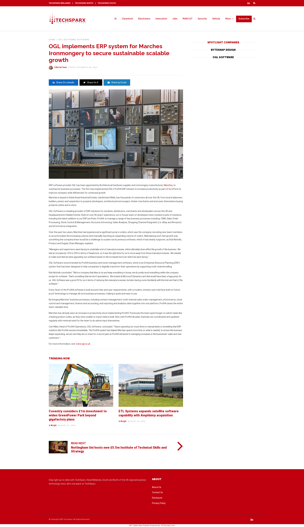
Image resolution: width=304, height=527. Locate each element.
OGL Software (67, 40)
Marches (168, 185)
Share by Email (118, 82)
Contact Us (157, 492)
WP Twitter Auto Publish (139, 525)
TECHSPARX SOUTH (107, 3)
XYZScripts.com (168, 525)
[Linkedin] (248, 3)
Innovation (161, 18)
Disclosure (157, 498)
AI (115, 18)
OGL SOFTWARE (223, 57)
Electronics (144, 18)
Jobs (174, 18)
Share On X (92, 82)
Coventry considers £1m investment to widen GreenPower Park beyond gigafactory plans (78, 415)
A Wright (53, 425)
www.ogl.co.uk (83, 344)
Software (83, 40)
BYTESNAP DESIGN (223, 49)
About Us (156, 487)
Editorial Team (60, 67)
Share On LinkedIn (65, 82)
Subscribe (243, 18)
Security (202, 18)
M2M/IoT (188, 18)
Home (52, 40)
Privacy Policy (159, 503)
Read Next (78, 443)
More (228, 18)
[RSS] (254, 3)
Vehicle (216, 18)
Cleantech (127, 18)
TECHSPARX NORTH (84, 3)
